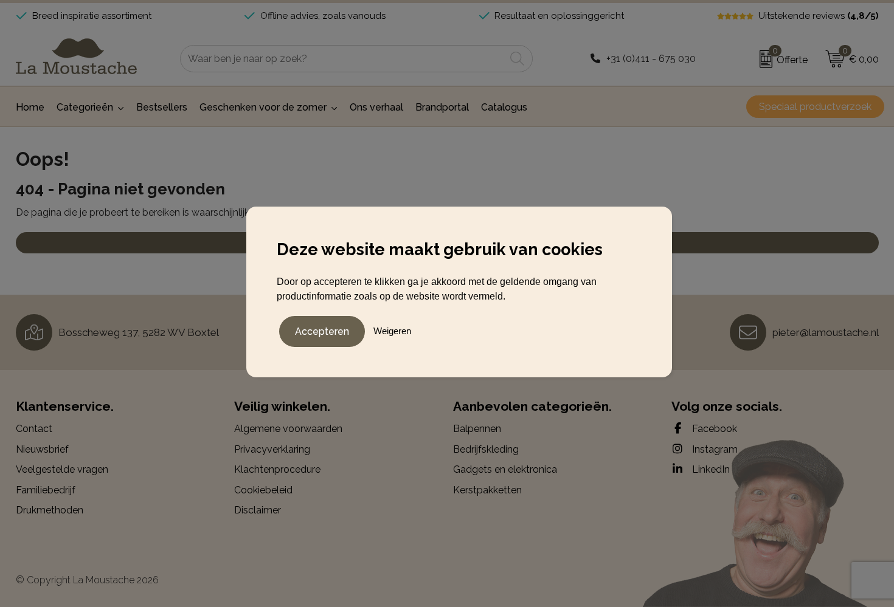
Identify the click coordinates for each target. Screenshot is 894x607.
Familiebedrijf (45, 490)
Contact (34, 428)
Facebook (713, 428)
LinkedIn (710, 469)
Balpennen (477, 428)
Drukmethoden (49, 510)
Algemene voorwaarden (288, 428)
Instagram (714, 449)
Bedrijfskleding (486, 449)
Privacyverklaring (272, 449)
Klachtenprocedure (277, 469)
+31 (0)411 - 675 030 (651, 58)
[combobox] (343, 58)
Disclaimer (257, 510)
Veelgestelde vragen (62, 469)
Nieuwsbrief (42, 449)
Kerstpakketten (487, 490)
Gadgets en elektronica (505, 469)
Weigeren (392, 331)
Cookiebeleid (263, 490)
